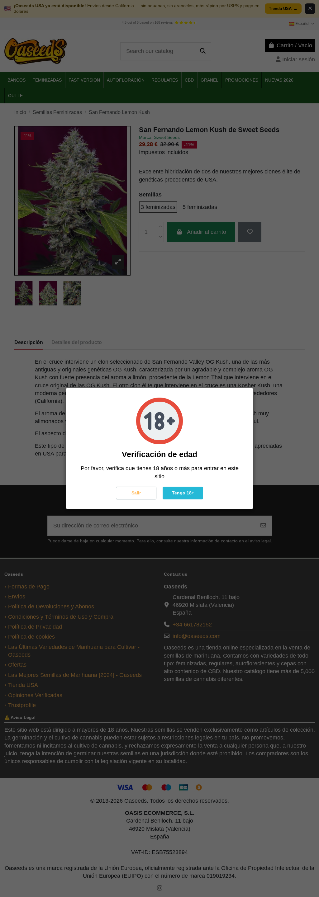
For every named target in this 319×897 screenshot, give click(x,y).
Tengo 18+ (183, 492)
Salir (136, 492)
